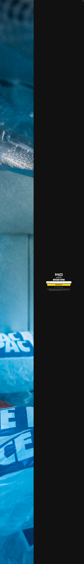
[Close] (83, 1)
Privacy (66, 290)
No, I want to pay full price (58, 287)
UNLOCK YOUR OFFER (58, 284)
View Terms (63, 290)
